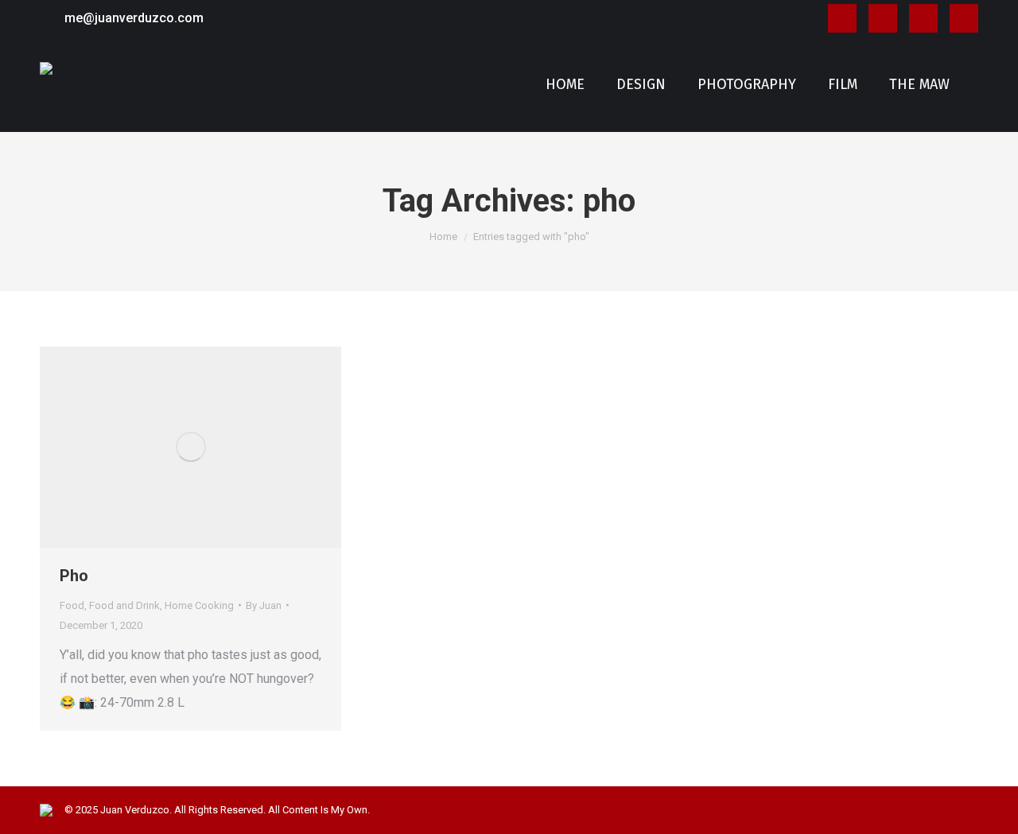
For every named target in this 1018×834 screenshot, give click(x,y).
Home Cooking (199, 605)
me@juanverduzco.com (134, 17)
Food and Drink (124, 605)
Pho (74, 575)
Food (72, 605)
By (264, 605)
